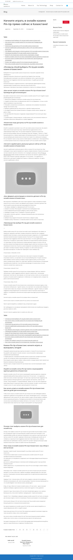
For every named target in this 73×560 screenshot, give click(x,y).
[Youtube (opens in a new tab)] (65, 1)
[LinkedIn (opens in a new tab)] (63, 1)
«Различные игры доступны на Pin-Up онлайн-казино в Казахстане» (22, 46)
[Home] (36, 11)
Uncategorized (29, 29)
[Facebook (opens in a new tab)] (61, 1)
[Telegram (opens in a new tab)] (68, 1)
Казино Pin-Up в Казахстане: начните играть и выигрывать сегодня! (22, 55)
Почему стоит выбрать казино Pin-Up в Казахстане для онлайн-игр (21, 62)
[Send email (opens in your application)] (67, 1)
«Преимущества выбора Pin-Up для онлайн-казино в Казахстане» (21, 53)
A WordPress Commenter (58, 45)
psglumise (7, 29)
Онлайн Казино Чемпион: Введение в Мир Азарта (26, 542)
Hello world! (11, 540)
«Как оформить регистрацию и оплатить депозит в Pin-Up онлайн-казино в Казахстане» (27, 51)
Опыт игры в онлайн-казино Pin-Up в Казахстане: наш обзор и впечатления (24, 64)
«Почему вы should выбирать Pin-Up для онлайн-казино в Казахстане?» (22, 40)
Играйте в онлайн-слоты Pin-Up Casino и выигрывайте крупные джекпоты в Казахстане (27, 56)
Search (54, 19)
